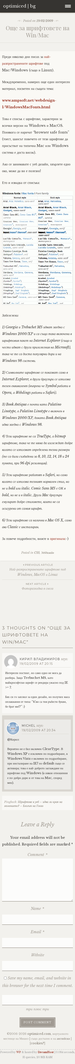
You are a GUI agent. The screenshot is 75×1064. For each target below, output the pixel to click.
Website (37, 955)
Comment (38, 854)
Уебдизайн (47, 553)
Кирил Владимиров (40, 659)
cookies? (37, 1043)
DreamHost (46, 1052)
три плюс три (37, 1009)
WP (18, 1052)
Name (37, 908)
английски (63, 1038)
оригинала (57, 539)
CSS (37, 553)
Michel (28, 726)
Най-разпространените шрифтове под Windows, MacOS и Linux (37, 570)
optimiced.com (39, 1034)
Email (37, 932)
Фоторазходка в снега (37, 586)
